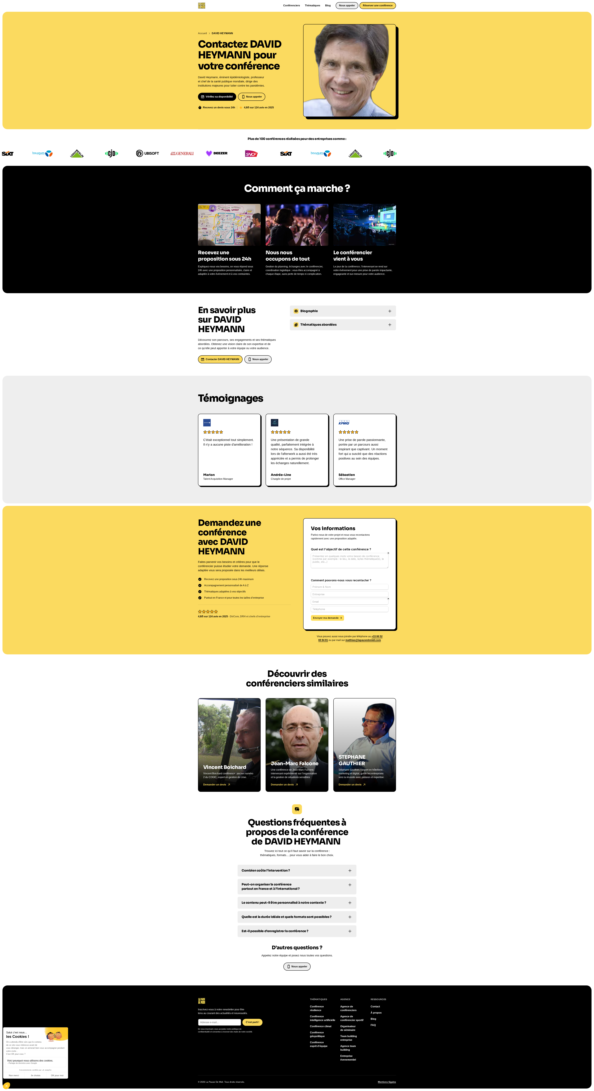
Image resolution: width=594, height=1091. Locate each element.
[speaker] (229, 744)
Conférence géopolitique (317, 1034)
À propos (376, 1012)
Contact (375, 1006)
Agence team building (348, 1048)
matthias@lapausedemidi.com (363, 640)
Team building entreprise (348, 1038)
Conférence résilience (317, 1008)
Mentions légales (387, 1082)
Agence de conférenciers (348, 1008)
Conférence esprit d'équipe (318, 1044)
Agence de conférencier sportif (351, 1018)
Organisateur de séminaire (348, 1028)
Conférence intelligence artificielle (322, 1018)
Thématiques (312, 5)
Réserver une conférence (378, 5)
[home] (201, 5)
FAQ (373, 1025)
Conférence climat (320, 1026)
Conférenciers (291, 5)
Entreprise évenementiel (348, 1058)
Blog (328, 5)
